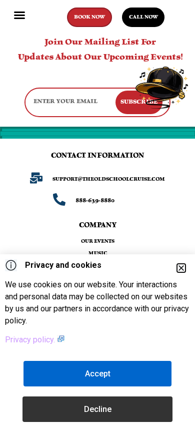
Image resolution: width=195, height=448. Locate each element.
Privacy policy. (31, 339)
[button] (19, 15)
